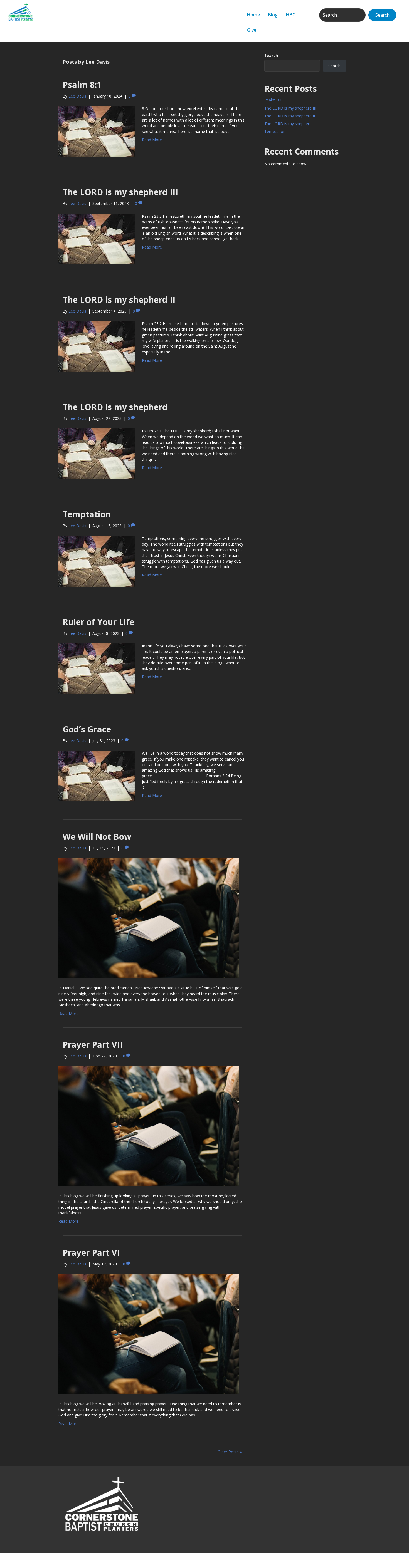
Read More (152, 139)
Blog (273, 15)
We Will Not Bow (98, 836)
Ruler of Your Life (98, 622)
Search (271, 55)
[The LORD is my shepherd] (96, 453)
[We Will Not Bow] (148, 917)
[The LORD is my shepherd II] (96, 345)
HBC (290, 15)
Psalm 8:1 (82, 84)
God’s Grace (87, 729)
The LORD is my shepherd (115, 407)
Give (251, 30)
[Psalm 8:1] (96, 131)
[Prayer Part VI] (148, 1333)
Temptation (87, 514)
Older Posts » (230, 1451)
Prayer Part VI (91, 1252)
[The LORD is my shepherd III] (96, 238)
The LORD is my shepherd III (120, 192)
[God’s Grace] (96, 775)
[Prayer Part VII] (148, 1125)
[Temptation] (96, 560)
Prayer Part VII (93, 1044)
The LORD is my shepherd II (119, 299)
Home (253, 15)
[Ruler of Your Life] (96, 668)
